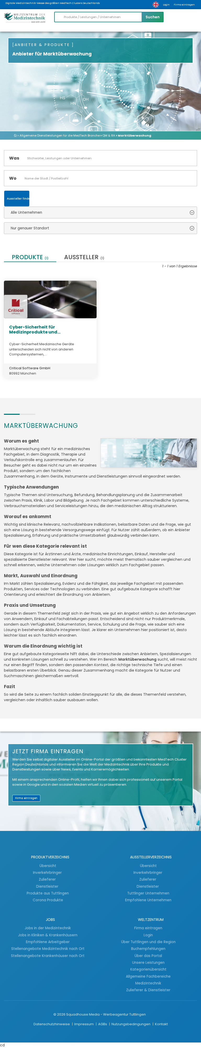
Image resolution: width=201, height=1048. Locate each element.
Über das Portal (148, 955)
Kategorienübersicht (148, 969)
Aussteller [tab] (84, 257)
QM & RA (108, 135)
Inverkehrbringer (48, 872)
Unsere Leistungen (148, 962)
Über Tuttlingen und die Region (148, 941)
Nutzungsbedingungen (131, 1024)
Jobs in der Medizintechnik (48, 928)
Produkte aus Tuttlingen (48, 893)
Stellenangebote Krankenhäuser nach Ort (48, 955)
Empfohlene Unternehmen (148, 900)
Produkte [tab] (30, 257)
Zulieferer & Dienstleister (148, 990)
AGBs (103, 1024)
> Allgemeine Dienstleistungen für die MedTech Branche (58, 135)
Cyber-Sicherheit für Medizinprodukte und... (34, 329)
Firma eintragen (184, 4)
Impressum (84, 1024)
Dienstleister (47, 886)
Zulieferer (48, 879)
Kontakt (161, 1024)
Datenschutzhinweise (52, 1024)
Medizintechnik (148, 983)
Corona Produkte (48, 900)
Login (166, 4)
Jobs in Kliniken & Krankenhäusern (47, 935)
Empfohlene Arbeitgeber (48, 941)
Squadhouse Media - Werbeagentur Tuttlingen (106, 1014)
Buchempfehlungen (148, 948)
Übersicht (48, 865)
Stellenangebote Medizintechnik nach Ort (48, 948)
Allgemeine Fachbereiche (148, 976)
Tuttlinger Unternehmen (148, 893)
